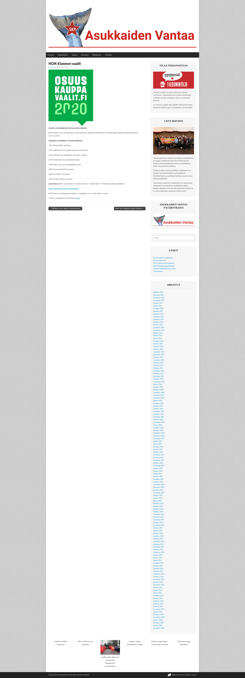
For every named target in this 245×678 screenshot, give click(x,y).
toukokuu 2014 (158, 536)
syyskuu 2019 (157, 400)
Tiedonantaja (158, 271)
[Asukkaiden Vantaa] (122, 24)
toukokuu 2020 (158, 390)
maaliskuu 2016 (158, 484)
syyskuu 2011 (157, 612)
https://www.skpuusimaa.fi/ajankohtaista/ (63, 188)
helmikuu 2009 (158, 623)
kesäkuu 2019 (158, 406)
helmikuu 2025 (158, 317)
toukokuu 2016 (158, 479)
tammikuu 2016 (158, 487)
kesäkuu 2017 (158, 449)
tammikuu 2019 (158, 417)
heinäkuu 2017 (158, 447)
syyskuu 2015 (157, 498)
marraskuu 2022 (158, 330)
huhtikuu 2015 (158, 512)
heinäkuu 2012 (158, 596)
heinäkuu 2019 (158, 403)
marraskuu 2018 (158, 422)
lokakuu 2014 (158, 528)
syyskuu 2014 (157, 531)
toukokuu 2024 (158, 319)
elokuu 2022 (157, 338)
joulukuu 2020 (158, 379)
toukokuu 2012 (158, 601)
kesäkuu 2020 (158, 387)
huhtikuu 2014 (158, 539)
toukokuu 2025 (158, 314)
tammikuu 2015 (158, 520)
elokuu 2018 (157, 425)
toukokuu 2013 (158, 568)
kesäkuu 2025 (158, 311)
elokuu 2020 (157, 384)
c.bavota (193, 675)
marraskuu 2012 (158, 585)
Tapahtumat (63, 55)
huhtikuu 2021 (158, 368)
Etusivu (51, 55)
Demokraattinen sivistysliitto (163, 258)
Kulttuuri (85, 55)
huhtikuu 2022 (158, 349)
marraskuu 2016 (158, 465)
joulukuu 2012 (158, 582)
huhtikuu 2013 (158, 571)
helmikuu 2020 (158, 395)
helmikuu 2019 (158, 414)
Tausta (74, 55)
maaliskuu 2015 (158, 514)
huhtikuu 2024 (158, 322)
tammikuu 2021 (158, 376)
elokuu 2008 (157, 625)
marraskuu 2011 (158, 609)
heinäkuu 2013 (158, 563)
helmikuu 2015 (158, 517)
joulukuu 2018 (158, 419)
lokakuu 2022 (158, 333)
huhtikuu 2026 (158, 292)
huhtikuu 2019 (158, 409)
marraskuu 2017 (158, 438)
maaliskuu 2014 (158, 541)
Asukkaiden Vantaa (66, 675)
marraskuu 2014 (158, 525)
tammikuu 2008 (158, 628)
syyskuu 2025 (157, 303)
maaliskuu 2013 (158, 574)
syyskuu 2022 (157, 335)
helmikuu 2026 (158, 295)
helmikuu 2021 (158, 373)
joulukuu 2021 (158, 357)
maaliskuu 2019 (158, 411)
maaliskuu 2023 (158, 327)
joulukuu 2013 (158, 549)
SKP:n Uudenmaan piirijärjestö (163, 263)
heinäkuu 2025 (158, 308)
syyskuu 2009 (157, 620)
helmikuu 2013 (158, 577)
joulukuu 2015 (158, 490)
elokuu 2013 (157, 560)
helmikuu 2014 (158, 544)
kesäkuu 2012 (158, 598)
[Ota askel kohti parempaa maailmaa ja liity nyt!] (173, 154)
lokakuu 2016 (158, 468)
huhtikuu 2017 (158, 452)
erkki (52, 67)
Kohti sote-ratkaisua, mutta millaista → (129, 208)
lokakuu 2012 (158, 587)
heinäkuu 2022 (158, 341)
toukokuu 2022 (158, 346)
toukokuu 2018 (158, 428)
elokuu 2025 (157, 306)
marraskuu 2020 (158, 382)
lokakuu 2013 (158, 555)
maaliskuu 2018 (158, 433)
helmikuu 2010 (158, 615)
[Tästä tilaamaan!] (173, 88)
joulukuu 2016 (158, 463)
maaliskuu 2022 (158, 352)
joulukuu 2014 (158, 522)
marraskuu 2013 (158, 552)
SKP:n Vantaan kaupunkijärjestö (164, 266)
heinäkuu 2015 (158, 503)
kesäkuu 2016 (158, 476)
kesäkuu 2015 (158, 506)
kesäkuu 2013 (158, 566)
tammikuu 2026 (158, 298)
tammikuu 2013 (158, 579)
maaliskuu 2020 (158, 392)
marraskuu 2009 (158, 617)
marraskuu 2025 (158, 300)
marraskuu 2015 (158, 493)
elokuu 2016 (157, 474)
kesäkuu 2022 (158, 344)
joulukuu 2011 (158, 606)
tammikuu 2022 (158, 354)
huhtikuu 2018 (158, 430)
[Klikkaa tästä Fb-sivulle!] (173, 225)
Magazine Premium (178, 675)
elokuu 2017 (157, 444)
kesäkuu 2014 (158, 533)
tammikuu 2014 (158, 547)
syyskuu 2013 (157, 558)
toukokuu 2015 (158, 509)
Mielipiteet (96, 55)
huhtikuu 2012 (158, 604)
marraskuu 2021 (158, 360)
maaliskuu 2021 (158, 371)
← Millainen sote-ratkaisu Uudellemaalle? (65, 208)
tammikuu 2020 (158, 398)
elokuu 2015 (157, 501)
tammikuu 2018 (158, 436)
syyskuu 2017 (157, 441)
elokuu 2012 (157, 593)
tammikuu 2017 (158, 460)
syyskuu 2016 (157, 471)
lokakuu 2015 (158, 495)
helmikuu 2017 (158, 457)
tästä (78, 198)
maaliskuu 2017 (158, 455)
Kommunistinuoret (159, 260)
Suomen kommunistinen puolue (164, 269)
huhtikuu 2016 (158, 482)
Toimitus (108, 55)
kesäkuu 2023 (158, 325)
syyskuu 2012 (157, 590)
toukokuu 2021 (158, 365)
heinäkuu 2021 (158, 363)
